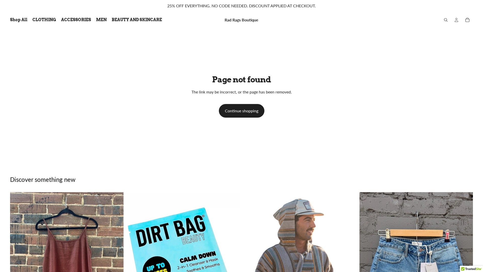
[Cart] (467, 19)
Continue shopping (241, 110)
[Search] (445, 19)
